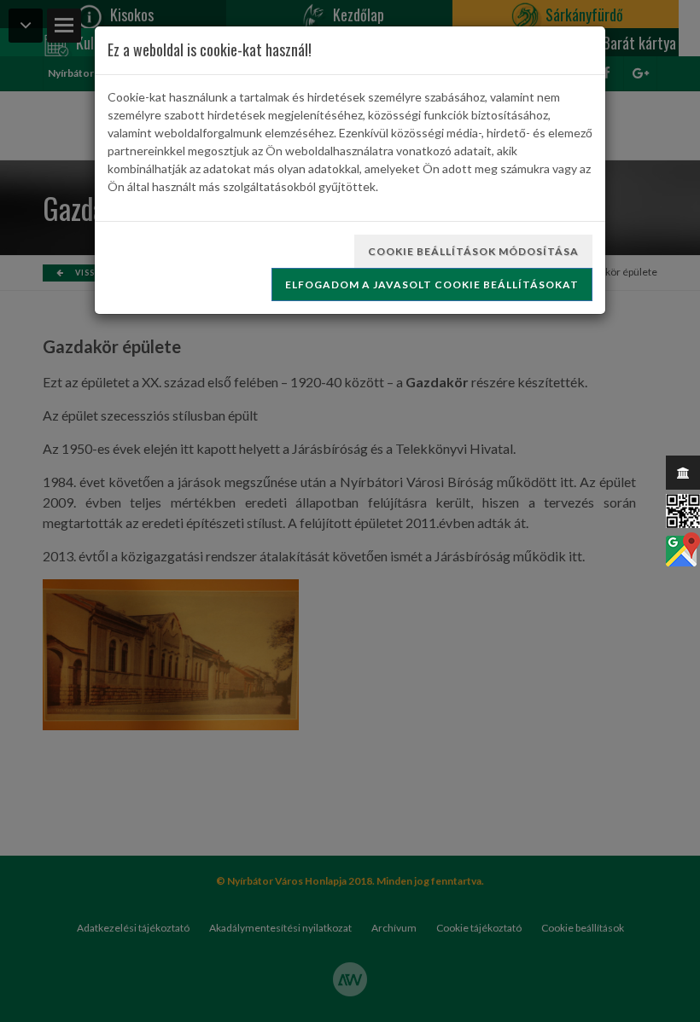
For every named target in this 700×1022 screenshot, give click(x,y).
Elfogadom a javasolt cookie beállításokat (432, 284)
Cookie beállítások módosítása (473, 251)
